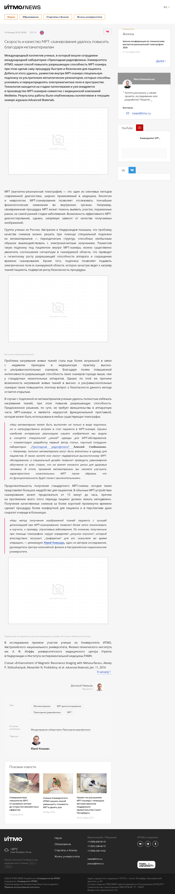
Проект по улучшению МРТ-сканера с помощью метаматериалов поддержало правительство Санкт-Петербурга (90, 805)
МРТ (69, 712)
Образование (31, 16)
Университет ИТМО (151, 138)
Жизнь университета (89, 16)
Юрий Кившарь (54, 542)
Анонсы (128, 34)
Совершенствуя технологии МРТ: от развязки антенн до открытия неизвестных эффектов (24, 803)
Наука (11, 16)
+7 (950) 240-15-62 (97, 850)
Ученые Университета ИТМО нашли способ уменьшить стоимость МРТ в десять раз (55, 802)
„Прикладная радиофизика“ (52, 446)
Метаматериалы (42, 706)
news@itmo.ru (141, 113)
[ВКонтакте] (107, 31)
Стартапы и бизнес (57, 16)
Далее (160, 61)
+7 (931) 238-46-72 (97, 846)
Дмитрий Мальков (82, 685)
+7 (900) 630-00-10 (97, 841)
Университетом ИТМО (48, 878)
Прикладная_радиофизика (47, 712)
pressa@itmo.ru (96, 863)
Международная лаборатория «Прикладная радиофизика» (61, 729)
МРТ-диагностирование (69, 706)
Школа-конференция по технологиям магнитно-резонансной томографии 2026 (143, 44)
